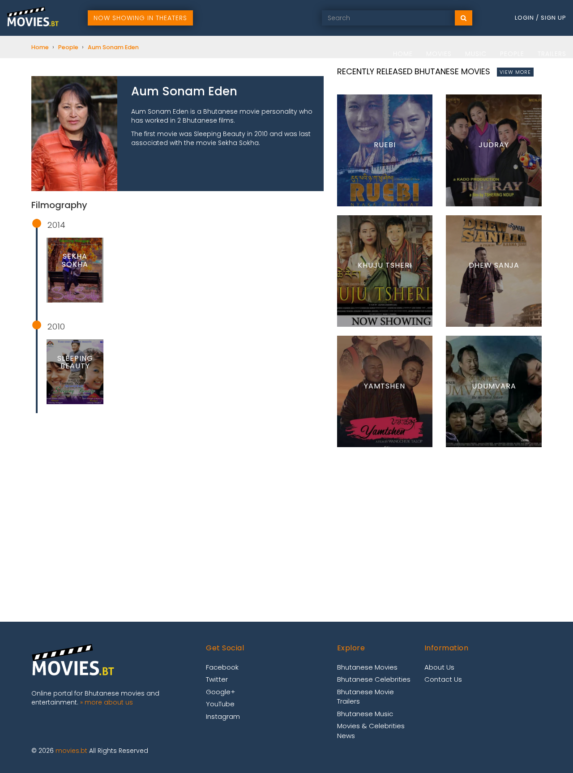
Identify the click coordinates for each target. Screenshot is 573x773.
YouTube (220, 704)
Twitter (217, 679)
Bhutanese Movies (367, 667)
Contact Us (443, 679)
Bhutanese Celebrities (374, 679)
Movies (439, 53)
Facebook (222, 667)
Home (403, 53)
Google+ (220, 691)
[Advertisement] (177, 484)
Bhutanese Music (365, 713)
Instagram (223, 716)
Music (476, 53)
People (512, 53)
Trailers (552, 53)
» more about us (106, 702)
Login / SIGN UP (540, 17)
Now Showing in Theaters (140, 17)
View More (515, 72)
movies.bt (71, 750)
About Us (439, 667)
